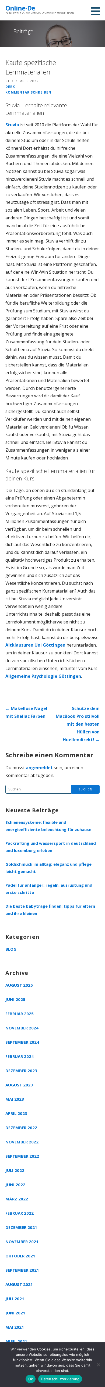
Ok (30, 1379)
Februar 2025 (19, 1013)
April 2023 (16, 1113)
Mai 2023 (14, 1099)
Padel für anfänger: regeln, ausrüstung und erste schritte (48, 888)
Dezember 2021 (21, 1227)
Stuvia (12, 125)
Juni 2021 (15, 1312)
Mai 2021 (14, 1327)
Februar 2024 (19, 1056)
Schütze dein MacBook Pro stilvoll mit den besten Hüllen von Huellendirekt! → (78, 723)
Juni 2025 (15, 999)
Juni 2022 (15, 1184)
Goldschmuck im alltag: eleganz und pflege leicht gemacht (48, 867)
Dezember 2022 (21, 1127)
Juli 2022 (14, 1170)
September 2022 (22, 1156)
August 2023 (19, 1085)
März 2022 (16, 1198)
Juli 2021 (14, 1298)
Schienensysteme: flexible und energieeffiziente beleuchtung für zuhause (48, 825)
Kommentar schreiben (28, 92)
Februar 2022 (19, 1213)
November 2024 (21, 1028)
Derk (10, 86)
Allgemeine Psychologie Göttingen (43, 676)
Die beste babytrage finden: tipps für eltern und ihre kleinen (50, 909)
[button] (97, 11)
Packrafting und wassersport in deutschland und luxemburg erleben (50, 846)
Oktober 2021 (20, 1255)
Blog (10, 949)
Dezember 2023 (21, 1070)
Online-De (20, 7)
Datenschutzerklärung (60, 1379)
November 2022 (21, 1141)
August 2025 (19, 985)
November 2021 (21, 1241)
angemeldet (39, 768)
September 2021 (22, 1270)
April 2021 (16, 1341)
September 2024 (22, 1042)
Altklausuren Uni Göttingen (35, 645)
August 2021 (19, 1284)
